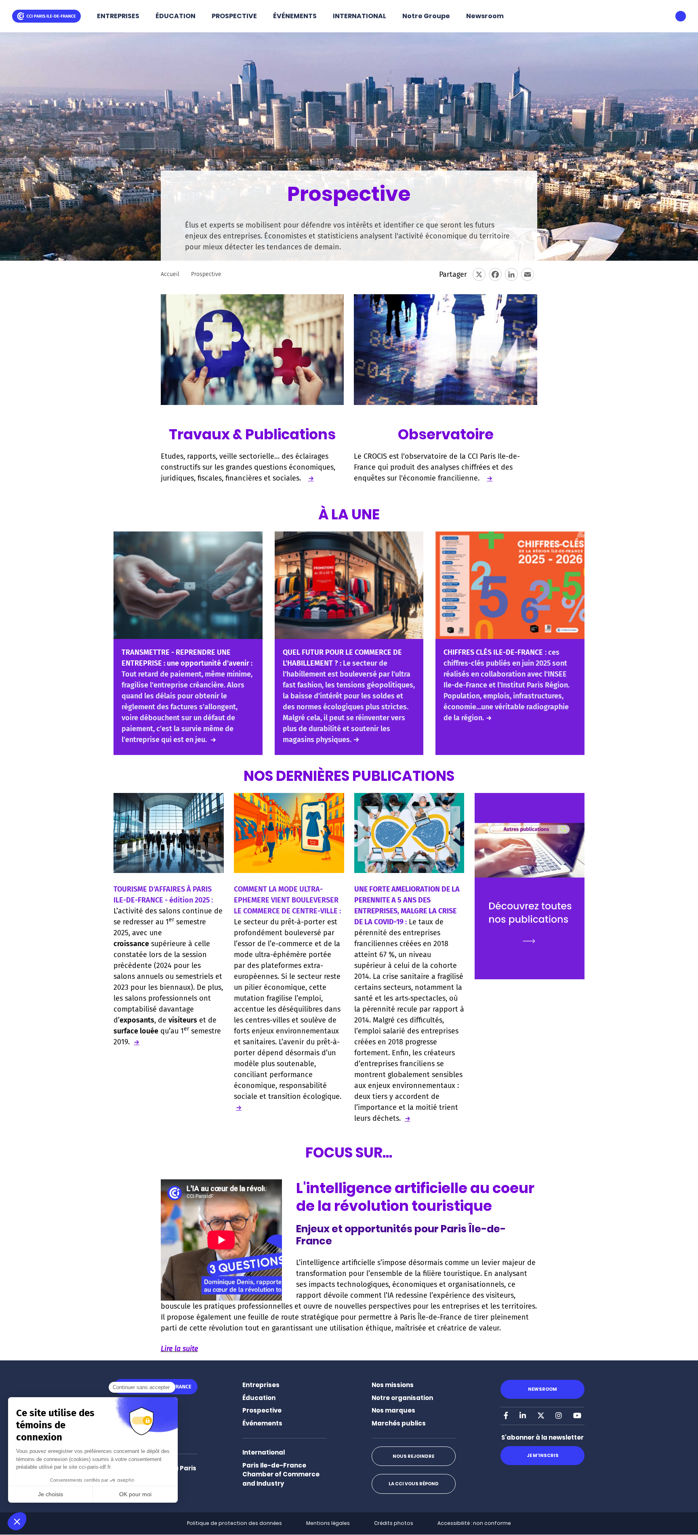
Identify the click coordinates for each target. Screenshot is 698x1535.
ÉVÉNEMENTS (295, 16)
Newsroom (485, 16)
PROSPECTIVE (234, 16)
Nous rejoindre (413, 1456)
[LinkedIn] (511, 274)
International (263, 1452)
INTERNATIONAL (359, 16)
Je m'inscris (543, 1455)
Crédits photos (393, 1523)
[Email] (527, 274)
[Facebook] (495, 274)
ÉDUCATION (176, 16)
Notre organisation (402, 1398)
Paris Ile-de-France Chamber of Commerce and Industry (281, 1474)
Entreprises (261, 1385)
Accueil (170, 274)
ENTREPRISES (118, 16)
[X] (479, 274)
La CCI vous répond (414, 1483)
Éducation (258, 1398)
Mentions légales (328, 1523)
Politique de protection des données (234, 1523)
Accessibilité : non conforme (474, 1523)
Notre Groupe (426, 16)
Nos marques (393, 1410)
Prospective (262, 1410)
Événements (262, 1423)
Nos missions (393, 1385)
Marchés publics (399, 1423)
